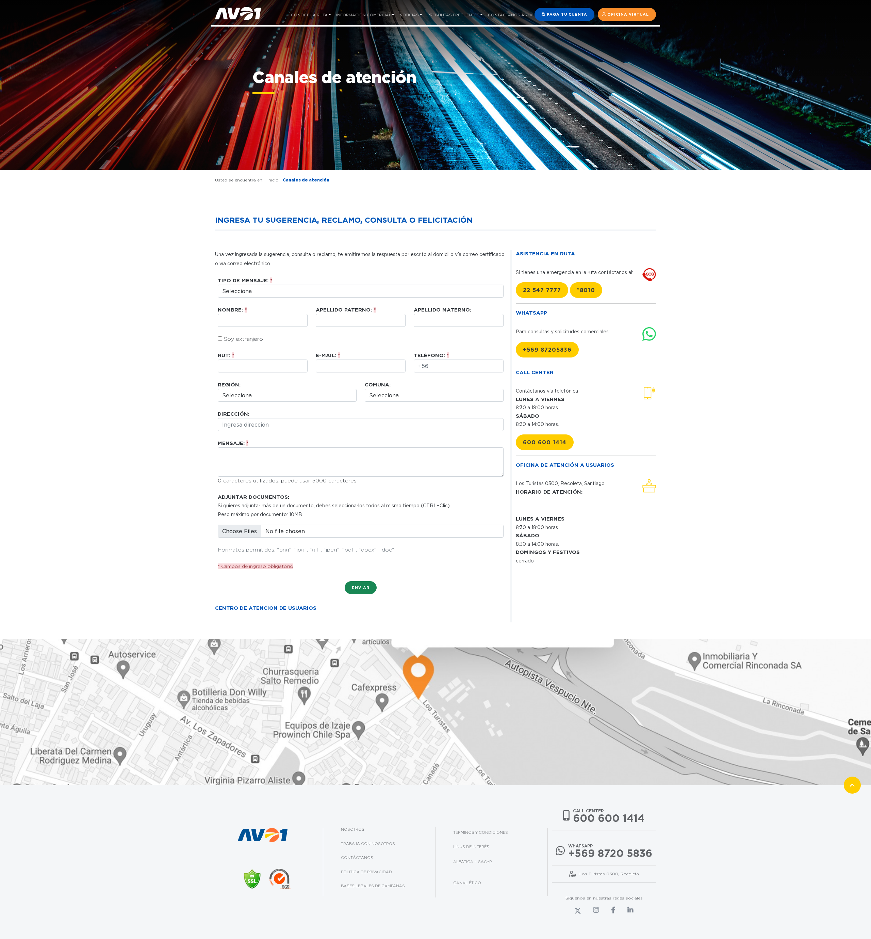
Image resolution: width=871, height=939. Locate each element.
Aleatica (463, 862)
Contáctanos (357, 858)
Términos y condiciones (480, 832)
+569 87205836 (547, 350)
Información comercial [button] (363, 15)
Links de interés (471, 847)
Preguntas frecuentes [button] (453, 15)
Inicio (273, 180)
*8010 (586, 290)
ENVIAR (360, 588)
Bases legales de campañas (373, 886)
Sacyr (485, 862)
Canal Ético (467, 883)
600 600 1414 (544, 442)
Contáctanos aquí (510, 15)
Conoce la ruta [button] (309, 15)
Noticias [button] (409, 15)
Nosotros (352, 829)
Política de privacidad (366, 872)
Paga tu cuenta (566, 14)
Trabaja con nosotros (368, 844)
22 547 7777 (542, 290)
